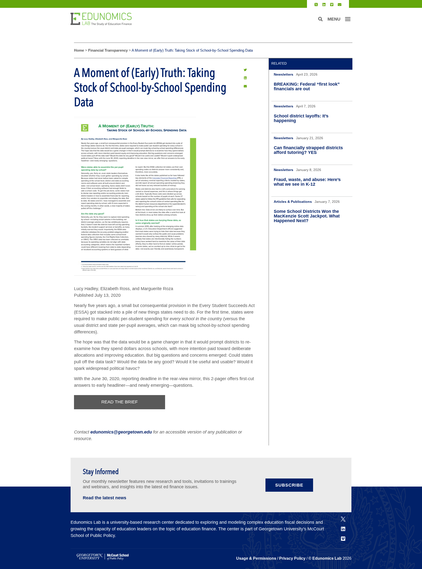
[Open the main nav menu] (347, 19)
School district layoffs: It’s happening (301, 118)
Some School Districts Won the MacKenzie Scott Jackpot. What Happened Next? (307, 216)
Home (79, 50)
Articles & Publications (293, 202)
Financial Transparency (108, 50)
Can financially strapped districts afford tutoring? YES (308, 150)
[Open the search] (320, 19)
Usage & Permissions (256, 558)
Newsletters (283, 74)
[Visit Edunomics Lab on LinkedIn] (324, 4)
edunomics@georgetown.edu (121, 432)
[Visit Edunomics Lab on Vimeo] (331, 4)
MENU (333, 19)
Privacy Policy (292, 558)
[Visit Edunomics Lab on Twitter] (316, 4)
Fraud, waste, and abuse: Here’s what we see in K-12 (307, 182)
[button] (245, 70)
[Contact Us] (339, 4)
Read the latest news (104, 497)
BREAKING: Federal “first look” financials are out (307, 86)
